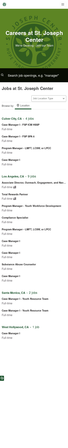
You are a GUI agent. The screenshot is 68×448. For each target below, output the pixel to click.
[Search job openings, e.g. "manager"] (34, 75)
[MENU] (63, 4)
